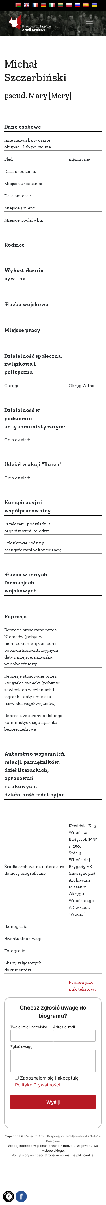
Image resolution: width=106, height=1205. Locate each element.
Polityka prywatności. (28, 1155)
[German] (43, 5)
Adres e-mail (64, 1027)
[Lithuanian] (60, 5)
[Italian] (52, 5)
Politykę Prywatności (37, 1085)
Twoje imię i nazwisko (28, 1027)
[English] (26, 5)
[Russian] (77, 5)
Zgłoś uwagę (21, 1046)
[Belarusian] (18, 5)
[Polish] (69, 5)
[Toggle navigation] (89, 23)
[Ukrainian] (94, 5)
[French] (35, 5)
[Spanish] (86, 5)
